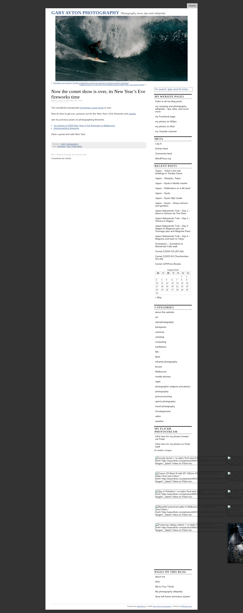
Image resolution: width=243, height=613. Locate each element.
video (158, 416)
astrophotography (164, 322)
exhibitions (160, 346)
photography (72, 144)
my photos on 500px (166, 121)
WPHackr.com (186, 606)
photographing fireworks (66, 128)
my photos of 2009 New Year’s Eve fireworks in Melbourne (84, 125)
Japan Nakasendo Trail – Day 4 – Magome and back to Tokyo (172, 237)
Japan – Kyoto (162, 193)
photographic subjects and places (172, 386)
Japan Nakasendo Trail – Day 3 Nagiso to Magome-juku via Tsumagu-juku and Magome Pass (172, 228)
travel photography (165, 406)
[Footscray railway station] (191, 526)
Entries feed (161, 148)
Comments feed (163, 153)
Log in (158, 143)
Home (192, 5)
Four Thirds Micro (74, 146)
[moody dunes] (191, 459)
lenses (158, 366)
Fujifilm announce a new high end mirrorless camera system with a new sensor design (111, 85)
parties (132, 113)
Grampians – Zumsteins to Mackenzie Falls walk (169, 245)
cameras (159, 332)
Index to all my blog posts (168, 101)
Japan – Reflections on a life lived (172, 188)
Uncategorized (162, 411)
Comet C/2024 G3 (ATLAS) (169, 251)
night (63, 144)
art (156, 317)
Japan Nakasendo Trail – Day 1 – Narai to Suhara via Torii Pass (172, 212)
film (157, 351)
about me (160, 576)
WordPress (141, 606)
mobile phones (163, 376)
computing (160, 342)
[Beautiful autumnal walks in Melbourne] (191, 509)
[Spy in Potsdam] (191, 492)
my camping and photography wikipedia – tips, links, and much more (172, 109)
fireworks (61, 146)
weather (159, 421)
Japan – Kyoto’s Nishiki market (171, 183)
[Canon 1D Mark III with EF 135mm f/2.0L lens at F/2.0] (191, 475)
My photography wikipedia (168, 591)
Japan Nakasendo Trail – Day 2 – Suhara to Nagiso (172, 219)
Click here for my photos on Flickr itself (172, 445)
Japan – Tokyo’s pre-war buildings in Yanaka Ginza (168, 172)
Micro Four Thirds (164, 586)
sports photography (165, 401)
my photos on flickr (165, 126)
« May (158, 297)
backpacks (160, 327)
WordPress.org (163, 158)
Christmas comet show (92, 107)
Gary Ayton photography (85, 12)
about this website (164, 312)
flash (157, 356)
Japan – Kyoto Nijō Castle (168, 198)
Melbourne (160, 371)
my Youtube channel (166, 131)
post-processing (163, 396)
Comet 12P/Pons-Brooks (168, 264)
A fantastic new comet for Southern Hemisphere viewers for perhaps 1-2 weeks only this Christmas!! (91, 83)
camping (159, 337)
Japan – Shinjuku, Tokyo (168, 178)
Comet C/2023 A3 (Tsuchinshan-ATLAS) (172, 257)
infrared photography (166, 361)
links (157, 581)
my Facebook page (165, 116)
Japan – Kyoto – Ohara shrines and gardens (171, 204)
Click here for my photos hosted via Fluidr (171, 437)
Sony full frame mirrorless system (172, 596)
